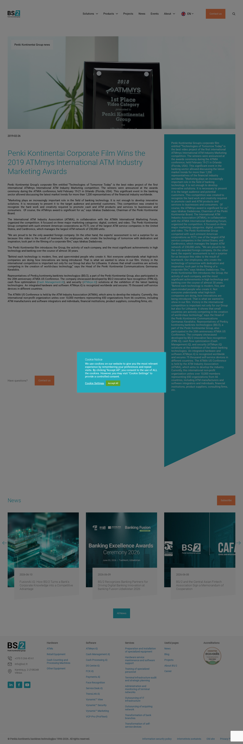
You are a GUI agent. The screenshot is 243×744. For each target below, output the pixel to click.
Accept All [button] (113, 383)
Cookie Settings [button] (94, 383)
